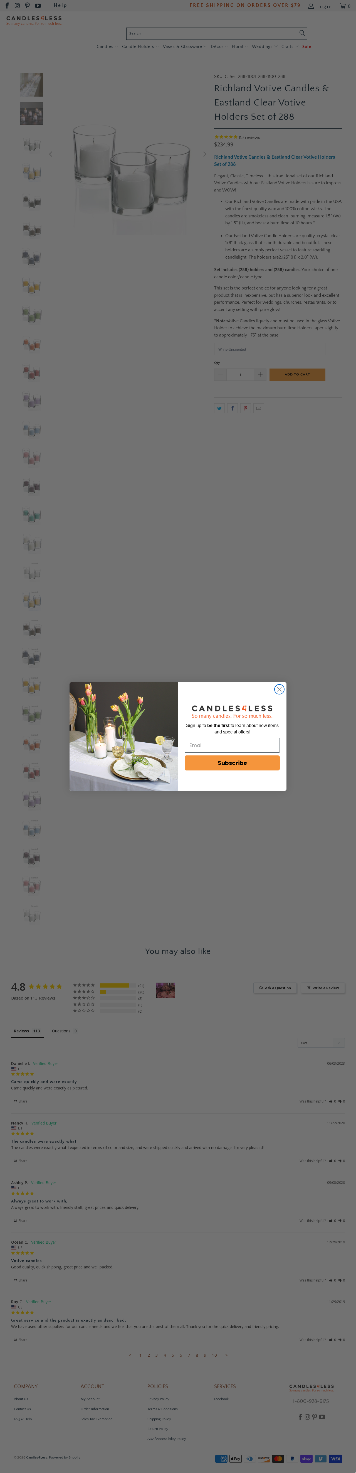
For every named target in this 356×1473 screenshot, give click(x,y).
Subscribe (232, 763)
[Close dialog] (279, 689)
